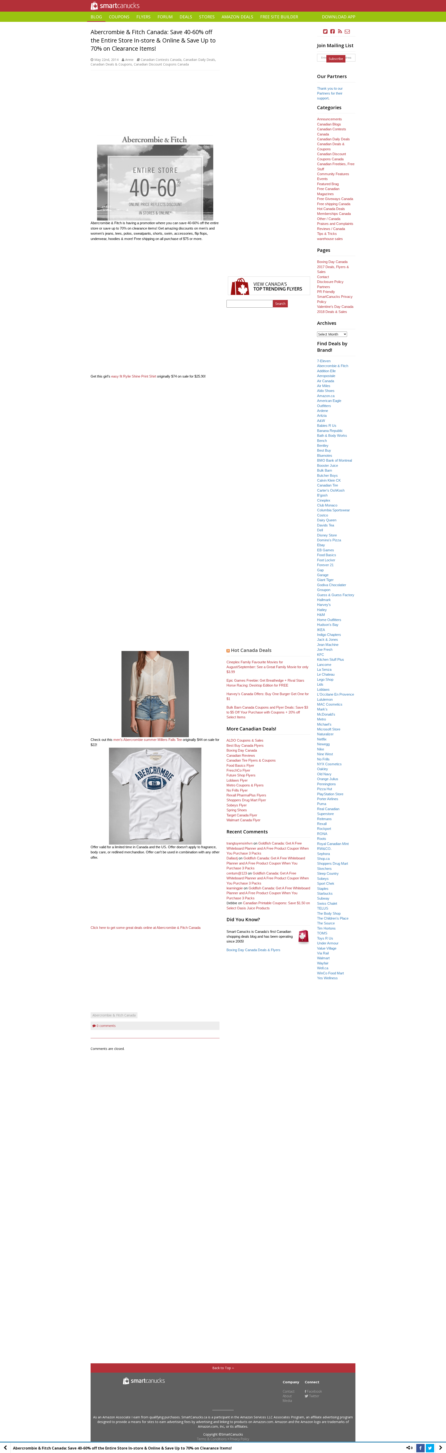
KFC (320, 655)
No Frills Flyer (237, 790)
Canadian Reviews (240, 755)
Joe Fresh (324, 649)
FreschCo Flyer (238, 770)
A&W (321, 421)
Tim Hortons (326, 928)
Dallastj (232, 858)
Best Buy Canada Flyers (245, 745)
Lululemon (325, 699)
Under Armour (327, 943)
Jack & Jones (327, 639)
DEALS (186, 17)
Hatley (322, 610)
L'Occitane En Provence (335, 694)
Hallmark (324, 600)
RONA (322, 834)
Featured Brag (328, 184)
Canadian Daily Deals (199, 59)
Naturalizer (325, 734)
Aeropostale (326, 376)
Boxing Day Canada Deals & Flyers (253, 950)
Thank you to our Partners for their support (330, 93)
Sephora (323, 854)
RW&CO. (324, 849)
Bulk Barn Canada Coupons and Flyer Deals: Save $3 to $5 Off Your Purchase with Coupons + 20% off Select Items (267, 712)
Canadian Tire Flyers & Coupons (251, 760)
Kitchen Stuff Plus (330, 659)
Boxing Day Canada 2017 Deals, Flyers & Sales (333, 267)
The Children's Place (332, 918)
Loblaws (323, 689)
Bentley (322, 445)
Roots (321, 839)
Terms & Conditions (212, 1439)
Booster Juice (327, 465)
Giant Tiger (325, 580)
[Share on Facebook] (420, 1448)
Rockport (324, 829)
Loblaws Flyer (237, 780)
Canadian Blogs (329, 124)
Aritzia (322, 415)
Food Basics (326, 555)
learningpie (234, 888)
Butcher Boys (327, 475)
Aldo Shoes (325, 391)
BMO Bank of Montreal (334, 460)
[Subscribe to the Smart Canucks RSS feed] (340, 31)
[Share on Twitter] (430, 1448)
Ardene (322, 411)
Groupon (323, 590)
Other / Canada (328, 219)
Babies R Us (326, 425)
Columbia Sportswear (333, 510)
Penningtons (326, 784)
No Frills (323, 759)
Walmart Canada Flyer (243, 820)
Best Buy (324, 450)
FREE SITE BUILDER (279, 17)
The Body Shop (329, 913)
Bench (322, 441)
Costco (322, 515)
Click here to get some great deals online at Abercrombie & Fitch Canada (146, 928)
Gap (320, 570)
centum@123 (236, 873)
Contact (323, 277)
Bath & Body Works (332, 435)
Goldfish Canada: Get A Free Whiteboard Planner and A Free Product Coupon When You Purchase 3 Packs (267, 848)
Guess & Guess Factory (335, 595)
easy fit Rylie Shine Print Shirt (134, 376)
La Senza (324, 669)
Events (322, 179)
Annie (129, 59)
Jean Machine (327, 645)
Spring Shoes (236, 810)
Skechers (324, 869)
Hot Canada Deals (251, 650)
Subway (323, 898)
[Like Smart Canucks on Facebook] (332, 31)
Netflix (322, 739)
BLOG (96, 17)
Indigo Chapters (329, 635)
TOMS (322, 933)
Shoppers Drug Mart (332, 863)
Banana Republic (330, 431)
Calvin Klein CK (329, 480)
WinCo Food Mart (330, 973)
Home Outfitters (329, 620)
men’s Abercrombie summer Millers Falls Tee (147, 740)
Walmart (323, 958)
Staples (322, 889)
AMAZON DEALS (237, 17)
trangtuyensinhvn (239, 843)
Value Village (326, 948)
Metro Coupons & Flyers (245, 785)
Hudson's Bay (327, 625)
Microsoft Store (328, 729)
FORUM (165, 17)
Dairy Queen (326, 520)
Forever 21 (325, 565)
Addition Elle (326, 371)
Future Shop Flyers (241, 775)
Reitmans (324, 819)
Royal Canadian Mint (333, 844)
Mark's (322, 709)
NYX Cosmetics (329, 764)
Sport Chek (325, 883)
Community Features (333, 174)
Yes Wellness (327, 978)
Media (287, 1400)
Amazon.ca (325, 396)
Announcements (329, 119)
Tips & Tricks (327, 234)
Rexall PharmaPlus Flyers (246, 795)
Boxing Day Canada (241, 750)
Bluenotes (324, 455)
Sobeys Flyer (236, 805)
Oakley (322, 769)
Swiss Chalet (327, 903)
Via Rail (323, 953)
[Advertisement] (223, 23)
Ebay (321, 545)
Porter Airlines (327, 799)
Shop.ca (323, 859)
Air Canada (325, 381)
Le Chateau (325, 674)
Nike (320, 749)
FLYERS (143, 17)
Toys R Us (325, 938)
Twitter (313, 1396)
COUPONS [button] (119, 17)
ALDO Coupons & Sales (244, 740)
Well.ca (322, 968)
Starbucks (325, 893)
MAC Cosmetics (329, 704)
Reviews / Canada (331, 229)
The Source (326, 923)
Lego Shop (325, 679)
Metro (321, 719)
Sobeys (323, 879)
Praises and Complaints (335, 224)
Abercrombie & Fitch (332, 366)
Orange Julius (327, 779)
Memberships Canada (334, 214)
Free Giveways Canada (335, 199)
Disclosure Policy (330, 282)
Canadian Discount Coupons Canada (161, 64)
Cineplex (323, 500)
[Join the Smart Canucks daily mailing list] (347, 31)
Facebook (314, 1391)
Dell (320, 530)
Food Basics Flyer (240, 765)
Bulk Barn (324, 470)
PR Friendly (326, 292)
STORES (207, 17)
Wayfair (322, 963)
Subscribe (336, 58)
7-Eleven (324, 361)
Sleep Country (328, 873)
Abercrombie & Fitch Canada (114, 1015)
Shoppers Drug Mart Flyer (246, 800)
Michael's (324, 724)
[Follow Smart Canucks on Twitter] (325, 31)
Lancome (324, 665)
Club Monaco (327, 505)
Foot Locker (326, 560)
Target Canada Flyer (241, 815)
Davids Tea (325, 525)
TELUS (322, 908)
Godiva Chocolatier (331, 585)
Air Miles (323, 386)
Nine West (325, 754)
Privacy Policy (239, 1439)
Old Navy (324, 774)
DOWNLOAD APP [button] (338, 17)
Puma (321, 804)
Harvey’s (324, 605)
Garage (322, 575)
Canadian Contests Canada (161, 59)
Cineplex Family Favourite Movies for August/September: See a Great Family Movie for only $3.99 (267, 667)
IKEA (321, 630)
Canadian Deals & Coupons (111, 64)
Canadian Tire (327, 485)
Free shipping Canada (333, 204)
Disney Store (327, 535)
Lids (320, 684)
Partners (323, 287)
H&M (321, 615)
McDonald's (326, 714)
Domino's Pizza (329, 540)
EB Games (325, 550)
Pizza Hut (324, 789)
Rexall (322, 824)
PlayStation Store (330, 794)
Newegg (323, 744)
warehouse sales (330, 239)
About (287, 1396)
